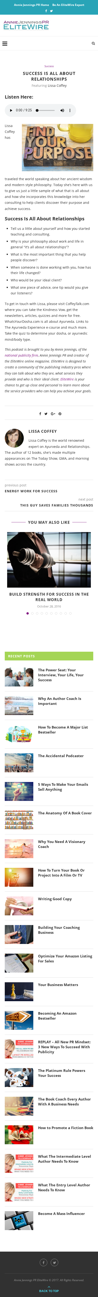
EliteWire (67, 379)
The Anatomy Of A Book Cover (65, 813)
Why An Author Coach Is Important (59, 701)
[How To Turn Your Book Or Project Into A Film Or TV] (19, 877)
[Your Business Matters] (19, 991)
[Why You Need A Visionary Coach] (19, 848)
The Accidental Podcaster (61, 755)
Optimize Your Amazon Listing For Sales (65, 958)
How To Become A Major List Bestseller (63, 729)
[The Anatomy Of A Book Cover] (19, 820)
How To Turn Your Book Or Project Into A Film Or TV (61, 873)
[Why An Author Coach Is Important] (19, 705)
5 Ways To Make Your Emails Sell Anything (63, 787)
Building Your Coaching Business (59, 930)
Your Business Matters (58, 984)
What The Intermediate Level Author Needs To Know (64, 1159)
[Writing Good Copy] (19, 905)
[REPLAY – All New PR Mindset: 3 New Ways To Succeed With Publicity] (19, 1048)
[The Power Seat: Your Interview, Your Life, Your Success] (19, 677)
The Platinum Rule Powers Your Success (61, 1073)
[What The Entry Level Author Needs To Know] (19, 1192)
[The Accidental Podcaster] (19, 762)
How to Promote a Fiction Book (65, 1127)
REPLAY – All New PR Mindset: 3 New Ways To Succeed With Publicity (64, 1046)
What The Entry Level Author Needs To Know (64, 1187)
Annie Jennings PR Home (31, 5)
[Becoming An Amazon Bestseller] (19, 1020)
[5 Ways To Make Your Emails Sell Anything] (19, 791)
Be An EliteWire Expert (68, 5)
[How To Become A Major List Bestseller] (19, 734)
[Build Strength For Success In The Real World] (49, 560)
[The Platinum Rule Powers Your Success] (19, 1077)
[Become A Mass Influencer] (19, 1220)
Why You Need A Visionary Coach (61, 844)
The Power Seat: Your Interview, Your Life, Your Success (61, 675)
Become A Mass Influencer (61, 1213)
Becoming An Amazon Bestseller (57, 1016)
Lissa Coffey (57, 85)
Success (49, 66)
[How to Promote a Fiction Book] (19, 1134)
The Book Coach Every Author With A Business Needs (64, 1101)
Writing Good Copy (55, 898)
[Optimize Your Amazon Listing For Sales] (19, 963)
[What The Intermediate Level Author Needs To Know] (19, 1163)
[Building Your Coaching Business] (19, 934)
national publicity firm (21, 355)
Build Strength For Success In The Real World (49, 597)
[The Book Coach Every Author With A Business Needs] (19, 1106)
